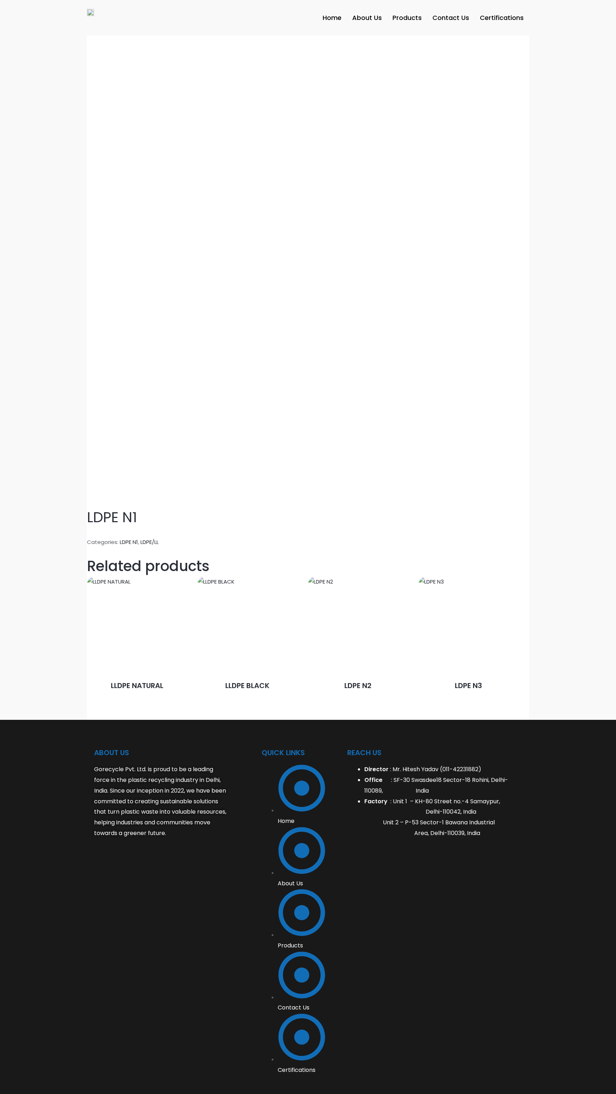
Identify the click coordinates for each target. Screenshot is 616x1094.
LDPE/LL (149, 542)
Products (407, 17)
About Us (367, 17)
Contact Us (450, 17)
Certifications (502, 17)
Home (332, 17)
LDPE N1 (129, 542)
